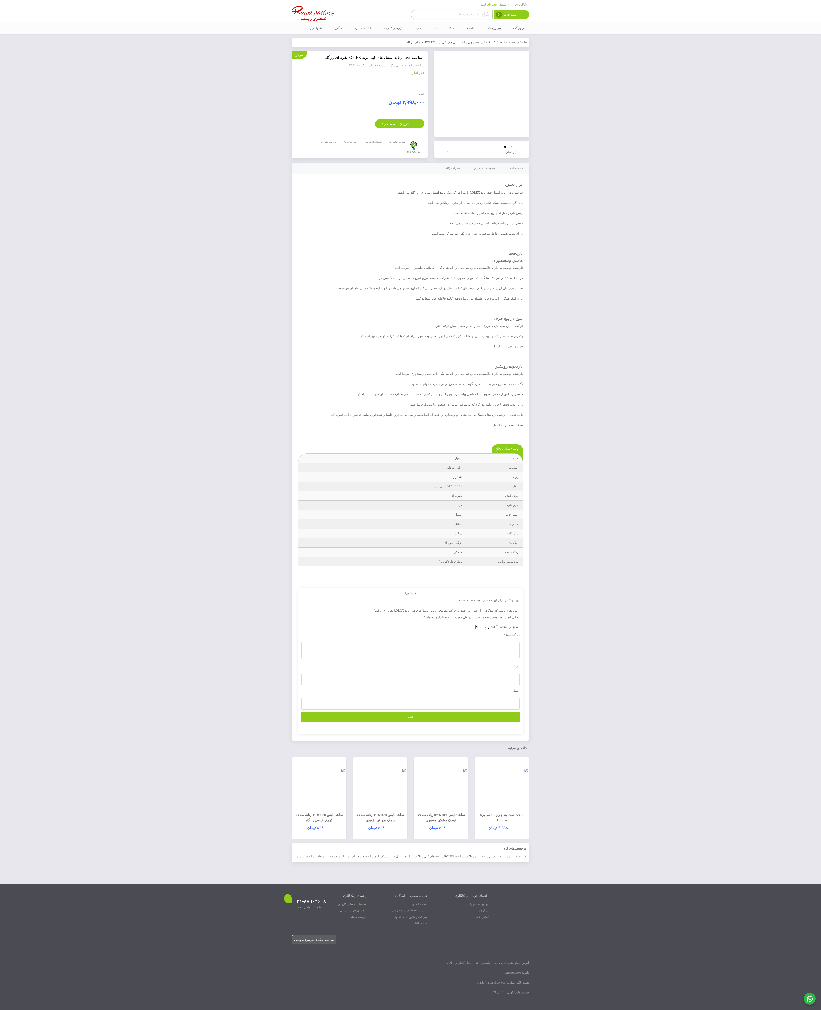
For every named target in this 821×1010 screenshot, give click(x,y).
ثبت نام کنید (489, 4)
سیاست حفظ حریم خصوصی (409, 910)
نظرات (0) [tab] (453, 168)
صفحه (505, 202)
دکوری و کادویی (394, 28)
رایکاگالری (522, 4)
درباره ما (483, 910)
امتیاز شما (508, 626)
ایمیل (515, 690)
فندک (452, 28)
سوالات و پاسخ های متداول (411, 917)
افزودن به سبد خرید (396, 124)
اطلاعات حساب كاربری (352, 904)
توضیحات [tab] (516, 168)
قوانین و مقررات (478, 904)
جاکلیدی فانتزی (363, 28)
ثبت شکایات (420, 923)
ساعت (471, 28)
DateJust (503, 42)
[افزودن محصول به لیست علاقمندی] (449, 149)
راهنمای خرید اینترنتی (353, 910)
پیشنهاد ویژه (316, 28)
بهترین (494, 213)
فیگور (338, 28)
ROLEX (491, 42)
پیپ (435, 28)
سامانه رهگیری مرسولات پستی (314, 939)
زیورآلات (518, 28)
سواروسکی (494, 28)
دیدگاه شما (512, 635)
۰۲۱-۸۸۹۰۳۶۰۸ (310, 901)
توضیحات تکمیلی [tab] (485, 168)
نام (517, 666)
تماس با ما (482, 917)
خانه (524, 42)
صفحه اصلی (420, 904)
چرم (418, 28)
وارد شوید (506, 4)
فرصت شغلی (358, 917)
